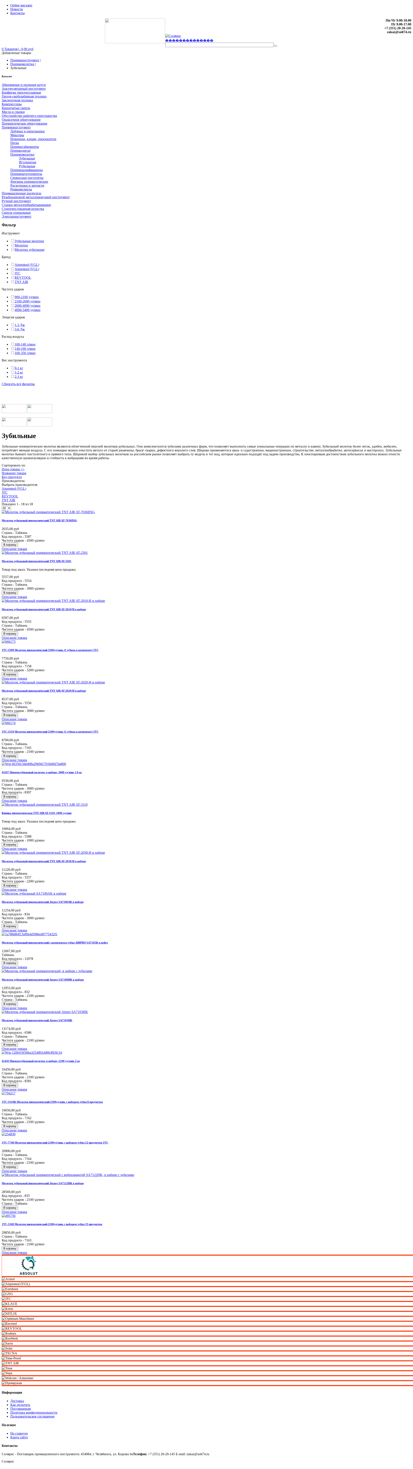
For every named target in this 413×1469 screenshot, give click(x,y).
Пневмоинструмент (24, 60)
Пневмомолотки (22, 64)
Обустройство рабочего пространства (29, 116)
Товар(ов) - (17, 49)
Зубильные (27, 158)
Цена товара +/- (13, 469)
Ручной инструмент (16, 201)
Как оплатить (20, 1405)
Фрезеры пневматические (29, 181)
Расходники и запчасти (27, 185)
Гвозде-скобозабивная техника (24, 96)
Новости (16, 9)
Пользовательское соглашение (32, 1416)
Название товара (14, 473)
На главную (19, 1433)
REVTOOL (23, 277)
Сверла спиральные (16, 212)
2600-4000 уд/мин (27, 305)
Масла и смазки (13, 112)
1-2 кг (19, 372)
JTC (17, 273)
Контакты (17, 13)
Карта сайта (19, 1437)
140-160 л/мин (25, 348)
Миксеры (17, 135)
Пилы (14, 143)
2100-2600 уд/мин (27, 301)
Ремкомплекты (21, 189)
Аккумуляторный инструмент (24, 88)
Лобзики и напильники (27, 131)
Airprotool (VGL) (27, 265)
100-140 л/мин (25, 344)
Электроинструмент (16, 216)
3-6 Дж (20, 329)
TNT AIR (21, 282)
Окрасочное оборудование (21, 119)
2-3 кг (19, 376)
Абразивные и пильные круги (24, 85)
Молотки (21, 245)
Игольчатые (27, 162)
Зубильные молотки (29, 241)
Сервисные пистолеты (26, 178)
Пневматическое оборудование (24, 123)
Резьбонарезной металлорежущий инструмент (36, 197)
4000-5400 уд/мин (27, 310)
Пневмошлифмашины (26, 170)
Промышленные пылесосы (21, 193)
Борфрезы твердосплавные (21, 92)
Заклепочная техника (17, 100)
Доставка (17, 1401)
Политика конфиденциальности (33, 1412)
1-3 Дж (20, 325)
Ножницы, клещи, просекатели (33, 139)
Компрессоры (12, 104)
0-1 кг (19, 368)
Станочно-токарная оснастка (23, 209)
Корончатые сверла (16, 108)
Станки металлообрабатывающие (26, 205)
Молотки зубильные (30, 249)
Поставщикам (20, 1408)
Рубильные (27, 166)
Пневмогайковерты (24, 147)
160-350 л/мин (25, 353)
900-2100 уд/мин (27, 297)
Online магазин (21, 5)
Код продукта (12, 477)
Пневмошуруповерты (26, 174)
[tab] (206, 233)
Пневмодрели (20, 150)
